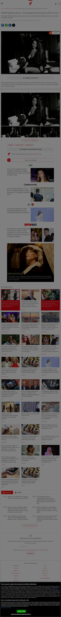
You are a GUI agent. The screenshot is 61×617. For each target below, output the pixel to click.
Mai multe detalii (55, 588)
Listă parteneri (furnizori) (6, 607)
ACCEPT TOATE (21, 611)
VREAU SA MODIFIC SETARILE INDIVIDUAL (21, 614)
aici (57, 593)
